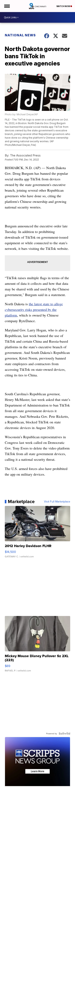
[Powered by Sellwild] (64, 733)
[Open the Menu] (6, 6)
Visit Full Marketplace (57, 501)
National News (20, 35)
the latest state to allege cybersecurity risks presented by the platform (34, 309)
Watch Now (63, 6)
